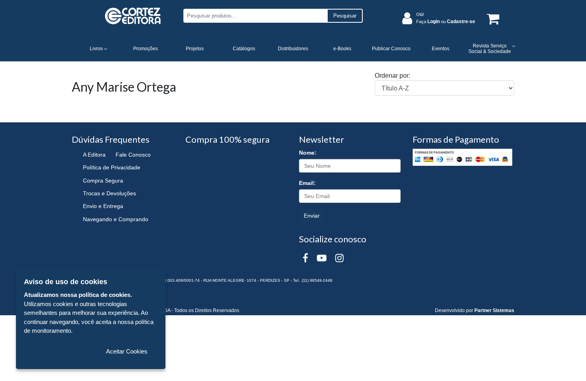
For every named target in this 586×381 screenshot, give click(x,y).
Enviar (312, 215)
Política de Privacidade (111, 167)
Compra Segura (103, 180)
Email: (307, 183)
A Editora (94, 154)
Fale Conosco (133, 154)
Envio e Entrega (103, 206)
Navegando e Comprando (115, 219)
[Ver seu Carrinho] (491, 18)
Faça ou (445, 21)
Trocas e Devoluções (109, 193)
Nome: (308, 152)
